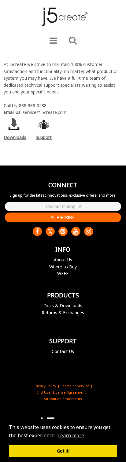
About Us (63, 260)
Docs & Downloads (62, 305)
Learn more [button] (70, 435)
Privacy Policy (44, 386)
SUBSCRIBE (63, 217)
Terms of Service (75, 386)
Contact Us (63, 351)
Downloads (15, 137)
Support (44, 137)
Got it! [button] (63, 451)
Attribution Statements (63, 398)
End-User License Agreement (61, 392)
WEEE (63, 273)
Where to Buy (63, 267)
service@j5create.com (45, 112)
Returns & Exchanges (63, 312)
